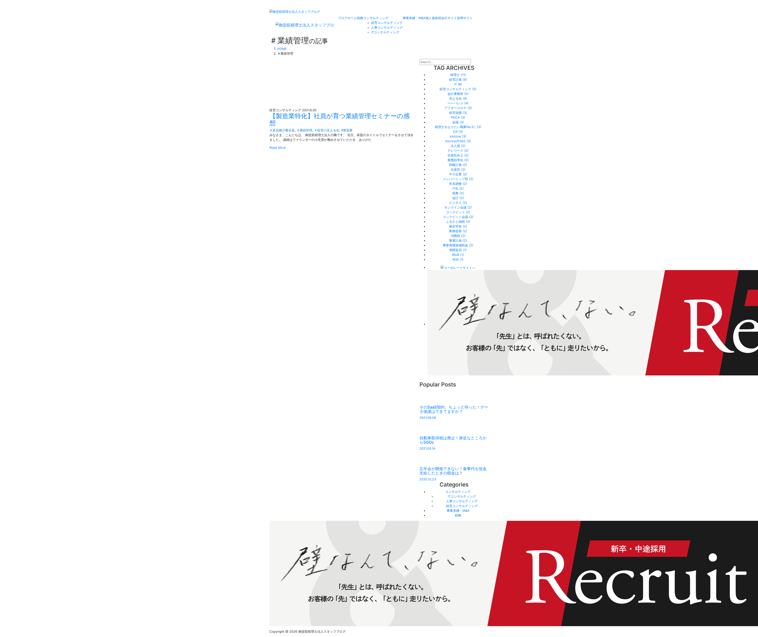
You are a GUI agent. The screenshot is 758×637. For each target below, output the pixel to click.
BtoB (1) (458, 255)
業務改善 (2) (458, 231)
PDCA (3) (458, 117)
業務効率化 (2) (458, 160)
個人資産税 (433, 18)
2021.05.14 (427, 448)
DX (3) (458, 132)
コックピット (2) (458, 212)
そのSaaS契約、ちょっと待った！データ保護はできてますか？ (453, 409)
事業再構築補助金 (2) (458, 245)
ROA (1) (457, 259)
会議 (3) (458, 122)
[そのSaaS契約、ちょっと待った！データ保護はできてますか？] (429, 397)
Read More (277, 148)
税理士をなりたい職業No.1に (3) (458, 127)
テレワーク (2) (458, 150)
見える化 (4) (458, 98)
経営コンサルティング (387, 23)
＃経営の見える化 (326, 130)
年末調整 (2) (458, 184)
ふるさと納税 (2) (458, 222)
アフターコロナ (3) (458, 108)
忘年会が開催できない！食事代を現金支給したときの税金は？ (453, 470)
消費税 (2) (458, 236)
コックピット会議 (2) (458, 217)
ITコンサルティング (385, 32)
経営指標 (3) (458, 113)
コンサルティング (375, 18)
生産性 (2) (458, 169)
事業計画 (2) (458, 240)
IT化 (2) (458, 188)
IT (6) (458, 84)
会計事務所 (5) (458, 94)
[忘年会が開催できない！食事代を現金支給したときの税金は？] (429, 458)
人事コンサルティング (387, 27)
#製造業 (347, 130)
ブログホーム (347, 18)
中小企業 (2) (458, 174)
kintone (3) (458, 136)
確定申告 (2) (458, 226)
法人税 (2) (458, 146)
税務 (360, 18)
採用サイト (465, 18)
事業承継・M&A (414, 18)
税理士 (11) (458, 75)
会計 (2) (458, 198)
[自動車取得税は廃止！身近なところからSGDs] (429, 427)
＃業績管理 (304, 130)
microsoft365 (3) (458, 141)
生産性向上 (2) (458, 155)
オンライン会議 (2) (458, 207)
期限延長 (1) (458, 250)
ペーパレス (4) (458, 103)
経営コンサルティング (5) (458, 89)
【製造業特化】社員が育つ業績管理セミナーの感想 (339, 119)
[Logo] (294, 11)
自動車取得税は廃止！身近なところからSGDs (453, 440)
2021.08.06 (427, 418)
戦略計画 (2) (458, 165)
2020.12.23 (427, 479)
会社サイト (449, 18)
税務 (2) (458, 193)
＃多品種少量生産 (282, 130)
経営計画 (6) (458, 79)
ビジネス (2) (458, 203)
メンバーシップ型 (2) (458, 179)
